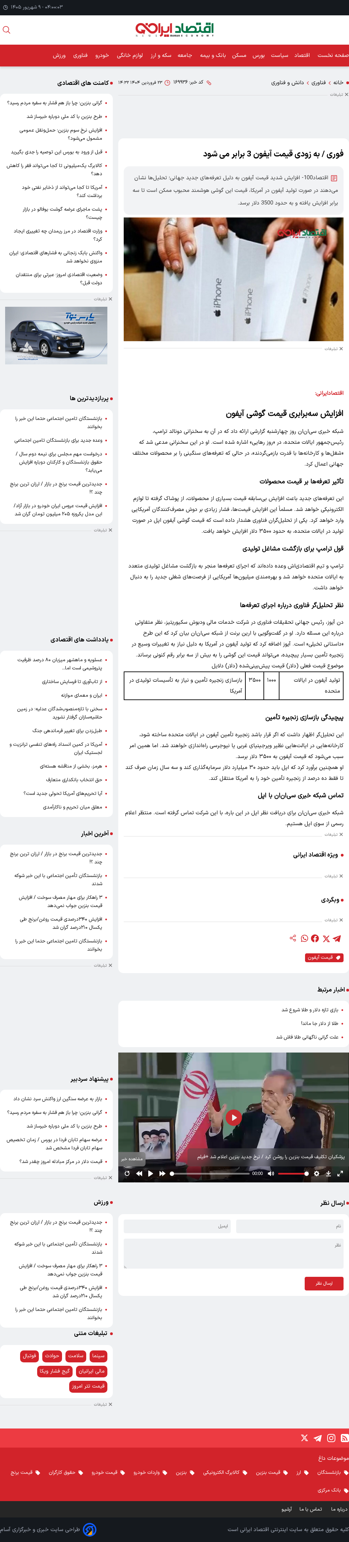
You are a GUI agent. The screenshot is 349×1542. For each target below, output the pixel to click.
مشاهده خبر (132, 1159)
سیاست (279, 55)
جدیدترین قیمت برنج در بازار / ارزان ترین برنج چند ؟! (56, 488)
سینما (98, 1356)
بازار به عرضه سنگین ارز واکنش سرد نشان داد (57, 1099)
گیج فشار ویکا (55, 1371)
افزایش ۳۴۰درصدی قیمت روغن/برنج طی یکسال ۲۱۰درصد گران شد (61, 923)
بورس (259, 55)
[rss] (345, 1438)
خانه (338, 83)
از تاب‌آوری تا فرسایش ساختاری (72, 681)
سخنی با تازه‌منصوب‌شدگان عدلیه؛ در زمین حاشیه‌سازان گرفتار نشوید (59, 713)
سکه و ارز (161, 55)
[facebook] (315, 938)
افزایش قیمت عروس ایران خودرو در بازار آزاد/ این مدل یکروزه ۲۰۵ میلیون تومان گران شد (58, 510)
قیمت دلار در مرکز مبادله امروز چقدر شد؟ (60, 1161)
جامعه (186, 55)
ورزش (60, 55)
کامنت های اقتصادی (83, 83)
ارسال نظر (324, 1283)
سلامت (76, 1356)
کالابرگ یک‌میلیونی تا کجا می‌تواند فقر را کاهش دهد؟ (54, 170)
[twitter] (326, 938)
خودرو (103, 55)
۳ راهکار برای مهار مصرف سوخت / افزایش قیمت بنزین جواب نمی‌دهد (60, 901)
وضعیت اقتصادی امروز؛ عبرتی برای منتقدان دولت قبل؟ (59, 279)
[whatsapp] (304, 938)
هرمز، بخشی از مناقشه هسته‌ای (71, 766)
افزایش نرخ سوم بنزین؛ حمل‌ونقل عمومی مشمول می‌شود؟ (60, 134)
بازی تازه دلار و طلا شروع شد (310, 1010)
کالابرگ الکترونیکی (221, 1472)
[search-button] (6, 29)
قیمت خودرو (104, 1472)
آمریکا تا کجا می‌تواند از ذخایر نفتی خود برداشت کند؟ (62, 191)
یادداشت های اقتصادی (79, 640)
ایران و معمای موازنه (81, 695)
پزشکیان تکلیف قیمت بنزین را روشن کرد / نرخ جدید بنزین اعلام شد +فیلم (271, 1157)
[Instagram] (331, 1438)
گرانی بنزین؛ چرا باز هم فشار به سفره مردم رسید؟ (54, 103)
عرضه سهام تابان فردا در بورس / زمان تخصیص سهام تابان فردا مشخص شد (54, 1144)
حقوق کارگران (62, 1472)
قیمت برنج (21, 1472)
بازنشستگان (329, 1472)
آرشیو (287, 1509)
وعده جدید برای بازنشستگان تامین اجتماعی (58, 440)
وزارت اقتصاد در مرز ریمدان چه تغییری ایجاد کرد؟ (58, 235)
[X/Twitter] (304, 1438)
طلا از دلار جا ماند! (319, 1023)
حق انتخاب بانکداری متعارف (74, 780)
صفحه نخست (333, 55)
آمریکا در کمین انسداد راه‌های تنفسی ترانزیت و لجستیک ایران (56, 748)
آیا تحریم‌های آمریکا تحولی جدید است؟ (63, 793)
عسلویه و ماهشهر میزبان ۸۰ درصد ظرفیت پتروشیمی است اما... (59, 664)
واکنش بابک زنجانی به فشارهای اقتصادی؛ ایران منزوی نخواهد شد (55, 257)
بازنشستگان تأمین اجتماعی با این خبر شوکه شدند (58, 880)
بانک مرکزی (329, 1490)
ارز (299, 1472)
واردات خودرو (147, 1472)
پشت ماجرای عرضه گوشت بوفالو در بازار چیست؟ (62, 213)
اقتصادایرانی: (329, 393)
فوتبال (29, 1356)
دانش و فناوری (287, 83)
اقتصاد (303, 55)
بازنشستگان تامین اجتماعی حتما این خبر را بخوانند (58, 422)
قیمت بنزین (268, 1472)
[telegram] (337, 938)
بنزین (181, 1472)
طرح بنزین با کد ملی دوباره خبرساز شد (64, 116)
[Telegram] (318, 1438)
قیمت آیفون (320, 957)
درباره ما (340, 1509)
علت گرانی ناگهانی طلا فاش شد (307, 1037)
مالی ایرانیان (92, 1371)
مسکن (239, 55)
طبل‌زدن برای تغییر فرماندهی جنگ (67, 731)
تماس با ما (311, 1509)
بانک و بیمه (213, 55)
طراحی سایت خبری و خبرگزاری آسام (40, 1530)
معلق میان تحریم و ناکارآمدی (72, 807)
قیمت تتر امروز (88, 1386)
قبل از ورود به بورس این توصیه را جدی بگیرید (56, 152)
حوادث (52, 1356)
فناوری (81, 55)
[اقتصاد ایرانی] (174, 30)
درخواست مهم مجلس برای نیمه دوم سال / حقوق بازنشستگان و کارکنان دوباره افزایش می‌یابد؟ (59, 462)
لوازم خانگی (131, 55)
